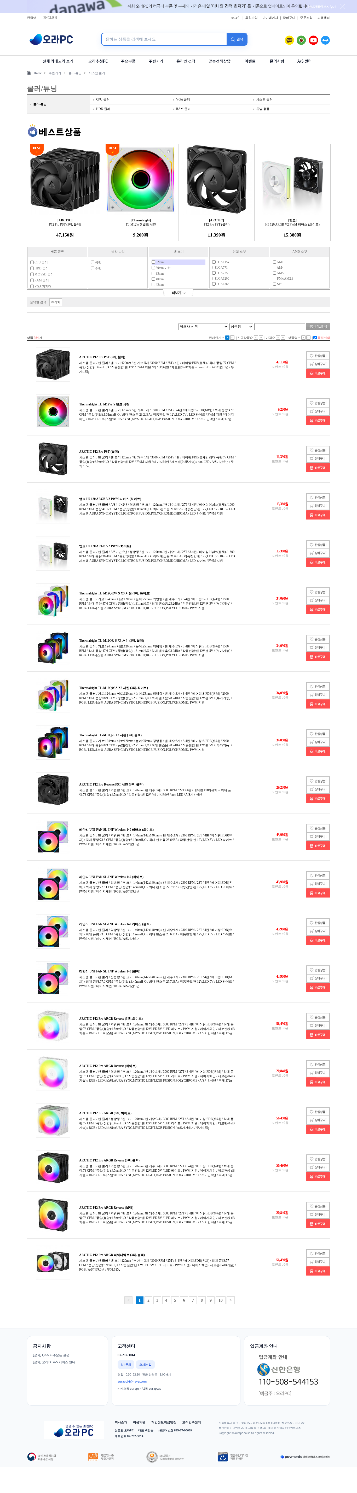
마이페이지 (270, 18)
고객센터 (323, 18)
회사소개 (121, 1422)
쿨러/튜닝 (75, 73)
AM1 (280, 262)
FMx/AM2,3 (284, 278)
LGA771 (222, 267)
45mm (159, 284)
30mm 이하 (163, 268)
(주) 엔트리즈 (293, 1428)
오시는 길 (145, 1364)
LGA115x (222, 262)
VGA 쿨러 (183, 99)
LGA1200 (222, 278)
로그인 (235, 18)
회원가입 (251, 18)
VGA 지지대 (42, 286)
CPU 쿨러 (103, 99)
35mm (159, 273)
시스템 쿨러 (97, 73)
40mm (159, 279)
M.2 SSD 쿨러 (44, 274)
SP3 (279, 284)
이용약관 (139, 1422)
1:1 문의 (126, 1364)
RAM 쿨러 (183, 109)
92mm (159, 262)
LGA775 (222, 273)
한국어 (31, 18)
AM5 (280, 273)
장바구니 (289, 18)
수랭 (97, 268)
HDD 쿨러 (103, 109)
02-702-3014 (126, 1355)
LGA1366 (222, 284)
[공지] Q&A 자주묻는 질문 (51, 1355)
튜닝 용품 (262, 109)
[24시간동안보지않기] (342, 6)
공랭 (97, 262)
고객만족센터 (191, 1422)
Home (38, 73)
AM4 (280, 267)
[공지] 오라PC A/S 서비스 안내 (54, 1362)
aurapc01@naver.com (132, 1381)
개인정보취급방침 (163, 1422)
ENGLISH (50, 18)
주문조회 (306, 18)
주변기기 (55, 73)
